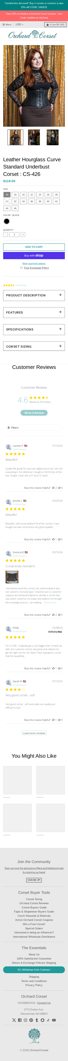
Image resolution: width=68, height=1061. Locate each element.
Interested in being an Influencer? (34, 932)
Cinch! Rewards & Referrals (34, 915)
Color (11, 215)
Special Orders (34, 928)
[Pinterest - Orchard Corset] (31, 1020)
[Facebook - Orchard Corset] (20, 1020)
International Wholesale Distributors (34, 936)
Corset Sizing (34, 899)
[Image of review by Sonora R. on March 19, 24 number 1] (12, 576)
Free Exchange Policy (36, 268)
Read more (50, 602)
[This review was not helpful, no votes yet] (59, 488)
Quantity (8, 230)
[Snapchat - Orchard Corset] (42, 1020)
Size (5, 189)
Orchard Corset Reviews (34, 903)
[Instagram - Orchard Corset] (25, 1020)
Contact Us (44, 1002)
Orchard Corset (39, 1050)
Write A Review (34, 413)
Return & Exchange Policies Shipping (34, 962)
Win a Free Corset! (34, 924)
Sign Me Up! (34, 880)
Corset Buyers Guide (34, 907)
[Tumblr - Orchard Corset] (37, 1020)
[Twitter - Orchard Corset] (14, 1020)
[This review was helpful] (53, 488)
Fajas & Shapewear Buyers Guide (34, 911)
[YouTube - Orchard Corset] (54, 1020)
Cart (57, 24)
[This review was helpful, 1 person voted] (53, 539)
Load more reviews (34, 733)
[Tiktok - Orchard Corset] (48, 1020)
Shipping (34, 976)
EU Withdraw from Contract (34, 969)
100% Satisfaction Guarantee (34, 958)
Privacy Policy (34, 985)
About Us (34, 954)
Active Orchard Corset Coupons (34, 919)
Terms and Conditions (34, 981)
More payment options (34, 263)
